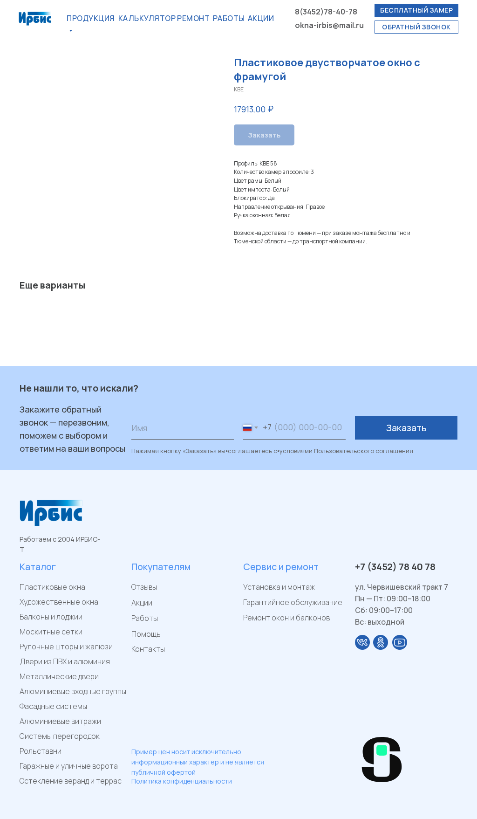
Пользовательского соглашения (363, 451)
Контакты (148, 649)
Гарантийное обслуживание (292, 602)
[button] (416, 10)
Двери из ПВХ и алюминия (65, 661)
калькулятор (147, 18)
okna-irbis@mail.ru (329, 25)
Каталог (38, 566)
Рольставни (40, 751)
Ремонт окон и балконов (286, 618)
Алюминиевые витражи (60, 721)
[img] (362, 642)
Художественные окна (59, 602)
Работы (229, 18)
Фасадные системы (53, 706)
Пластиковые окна (52, 587)
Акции (141, 603)
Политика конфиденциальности (181, 781)
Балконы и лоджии (51, 617)
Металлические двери (59, 676)
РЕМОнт (193, 18)
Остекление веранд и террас (71, 781)
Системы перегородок (60, 736)
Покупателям (161, 566)
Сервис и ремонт (281, 566)
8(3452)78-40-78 (326, 12)
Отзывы (144, 587)
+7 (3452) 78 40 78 (395, 566)
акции (261, 18)
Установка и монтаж (279, 587)
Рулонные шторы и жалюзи (66, 646)
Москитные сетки (51, 631)
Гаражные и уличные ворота (69, 766)
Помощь (146, 634)
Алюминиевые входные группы (73, 691)
